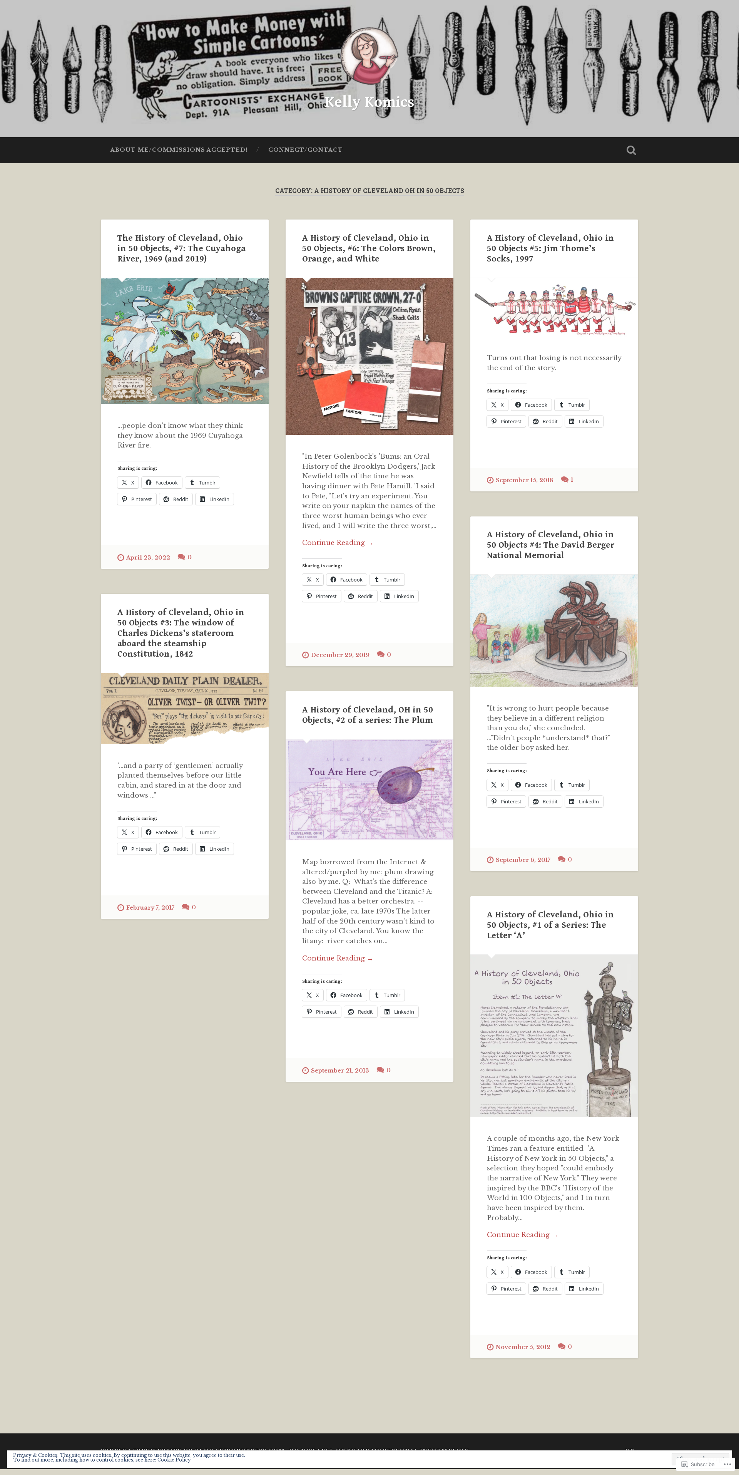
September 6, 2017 (523, 860)
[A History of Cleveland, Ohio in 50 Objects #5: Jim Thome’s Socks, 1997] (554, 307)
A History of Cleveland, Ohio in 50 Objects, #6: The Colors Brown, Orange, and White (369, 248)
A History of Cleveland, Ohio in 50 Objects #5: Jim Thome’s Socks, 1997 (550, 248)
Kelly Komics (369, 102)
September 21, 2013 (340, 1070)
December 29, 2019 (340, 655)
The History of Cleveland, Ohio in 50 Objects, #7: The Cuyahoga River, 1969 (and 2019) (181, 248)
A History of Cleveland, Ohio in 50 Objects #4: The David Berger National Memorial (550, 545)
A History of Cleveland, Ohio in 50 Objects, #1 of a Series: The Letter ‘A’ (550, 925)
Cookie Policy (174, 1460)
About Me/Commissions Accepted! (178, 150)
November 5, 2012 (523, 1347)
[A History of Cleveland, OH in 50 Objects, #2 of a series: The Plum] (369, 790)
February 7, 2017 (150, 907)
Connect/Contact (305, 150)
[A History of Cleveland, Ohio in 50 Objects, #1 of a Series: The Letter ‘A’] (554, 1036)
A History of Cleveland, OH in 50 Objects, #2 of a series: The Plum (367, 715)
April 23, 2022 (148, 557)
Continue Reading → (337, 542)
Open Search (631, 150)
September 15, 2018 (524, 480)
